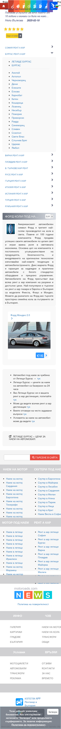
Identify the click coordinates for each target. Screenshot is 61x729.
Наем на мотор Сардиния (14, 484)
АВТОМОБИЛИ (18, 668)
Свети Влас (18, 136)
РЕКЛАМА (15, 678)
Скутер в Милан (47, 494)
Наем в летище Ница (18, 562)
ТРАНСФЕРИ (17, 673)
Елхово (16, 91)
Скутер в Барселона (49, 478)
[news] (33, 592)
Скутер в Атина (46, 498)
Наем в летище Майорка (20, 532)
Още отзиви (12, 35)
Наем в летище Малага (19, 535)
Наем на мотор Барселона (14, 495)
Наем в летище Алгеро (19, 543)
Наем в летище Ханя (17, 551)
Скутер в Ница (46, 506)
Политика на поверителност (33, 604)
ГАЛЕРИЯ (15, 627)
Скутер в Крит (45, 510)
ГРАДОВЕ (15, 637)
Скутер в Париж (46, 502)
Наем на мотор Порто (18, 512)
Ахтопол (16, 76)
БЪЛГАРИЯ (16, 641)
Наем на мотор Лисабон (19, 508)
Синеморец (18, 125)
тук (38, 378)
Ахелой (16, 72)
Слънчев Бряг (19, 140)
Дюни (15, 84)
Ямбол (15, 147)
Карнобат (17, 95)
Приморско (18, 117)
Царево (16, 144)
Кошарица (17, 102)
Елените (16, 87)
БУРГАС (16, 65)
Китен (15, 99)
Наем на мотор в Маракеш (15, 568)
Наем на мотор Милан (18, 478)
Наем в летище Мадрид (19, 539)
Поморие (17, 114)
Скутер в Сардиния (48, 490)
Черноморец (19, 80)
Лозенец (16, 106)
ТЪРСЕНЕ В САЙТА (46, 457)
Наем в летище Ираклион (14, 557)
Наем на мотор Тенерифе (14, 502)
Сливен (16, 129)
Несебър (17, 110)
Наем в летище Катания (19, 547)
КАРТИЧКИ (16, 632)
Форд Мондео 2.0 (20, 315)
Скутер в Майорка (48, 482)
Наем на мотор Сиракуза (20, 490)
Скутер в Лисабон (48, 486)
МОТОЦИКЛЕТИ (19, 663)
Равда (15, 121)
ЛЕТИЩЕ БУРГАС (21, 61)
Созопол (16, 132)
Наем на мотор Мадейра (20, 516)
